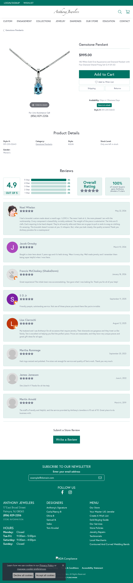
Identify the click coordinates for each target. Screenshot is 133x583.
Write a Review (66, 439)
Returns (117, 88)
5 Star (27, 180)
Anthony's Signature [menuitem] (57, 507)
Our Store (92, 21)
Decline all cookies (23, 575)
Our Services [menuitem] (96, 523)
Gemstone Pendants (15, 30)
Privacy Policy (47, 565)
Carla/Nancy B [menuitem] (54, 511)
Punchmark (72, 577)
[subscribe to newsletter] (100, 478)
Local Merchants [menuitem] (98, 540)
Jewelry (60, 21)
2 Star (27, 189)
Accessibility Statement (92, 568)
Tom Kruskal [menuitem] (53, 527)
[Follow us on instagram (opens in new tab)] (70, 492)
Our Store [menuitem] (95, 507)
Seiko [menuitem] (49, 523)
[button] (11, 3)
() (69, 180)
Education (109, 21)
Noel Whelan (27, 207)
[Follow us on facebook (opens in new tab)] (62, 492)
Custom (7, 21)
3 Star (27, 186)
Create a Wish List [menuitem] (99, 515)
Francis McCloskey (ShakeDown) (39, 271)
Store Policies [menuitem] (96, 527)
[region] (39, 72)
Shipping (92, 88)
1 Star (27, 193)
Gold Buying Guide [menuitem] (99, 519)
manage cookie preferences (31, 569)
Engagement (24, 21)
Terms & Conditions (70, 568)
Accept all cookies (45, 575)
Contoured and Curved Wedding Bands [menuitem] (110, 544)
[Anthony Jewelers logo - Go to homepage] (67, 12)
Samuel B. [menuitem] (51, 519)
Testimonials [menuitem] (96, 536)
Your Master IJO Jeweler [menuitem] (102, 511)
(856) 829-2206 (39, 116)
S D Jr (23, 295)
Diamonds (75, 21)
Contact (125, 21)
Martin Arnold (28, 399)
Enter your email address (66, 471)
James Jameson (29, 374)
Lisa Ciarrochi (28, 320)
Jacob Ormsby (28, 243)
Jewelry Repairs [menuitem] (97, 532)
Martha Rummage (30, 350)
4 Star (27, 183)
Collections (43, 21)
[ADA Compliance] (66, 559)
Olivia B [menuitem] (50, 515)
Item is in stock (104, 105)
